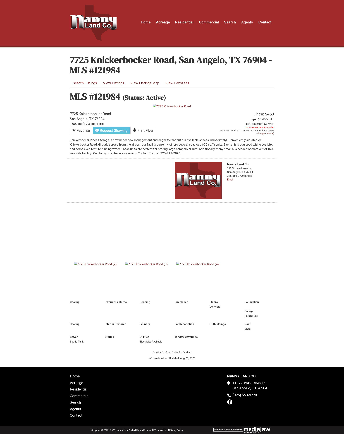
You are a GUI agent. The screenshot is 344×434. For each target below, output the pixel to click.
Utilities (144, 337)
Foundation (252, 302)
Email (230, 179)
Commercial (209, 22)
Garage (249, 311)
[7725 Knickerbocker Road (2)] (95, 264)
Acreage (163, 22)
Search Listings (85, 83)
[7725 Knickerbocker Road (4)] (197, 264)
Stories (109, 337)
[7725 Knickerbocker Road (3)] (146, 264)
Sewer (74, 337)
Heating (75, 324)
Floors (214, 302)
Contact (264, 22)
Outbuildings (218, 324)
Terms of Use (161, 430)
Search (230, 22)
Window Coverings (186, 337)
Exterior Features (116, 302)
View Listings (113, 83)
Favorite (83, 130)
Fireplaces (181, 302)
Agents (247, 22)
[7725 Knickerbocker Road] (172, 106)
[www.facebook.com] (229, 401)
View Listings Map (144, 83)
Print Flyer (145, 130)
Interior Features (115, 324)
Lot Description (184, 324)
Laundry (145, 324)
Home (145, 22)
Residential (184, 22)
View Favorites (177, 83)
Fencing (145, 302)
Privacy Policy (176, 430)
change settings (265, 133)
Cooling (75, 302)
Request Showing (113, 130)
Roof (248, 324)
